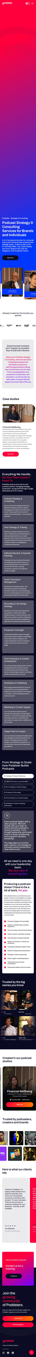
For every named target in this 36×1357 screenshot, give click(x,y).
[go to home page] (7, 3)
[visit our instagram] (3, 1353)
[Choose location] (27, 3)
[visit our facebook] (8, 1353)
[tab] (18, 776)
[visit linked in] (13, 1353)
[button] (32, 3)
